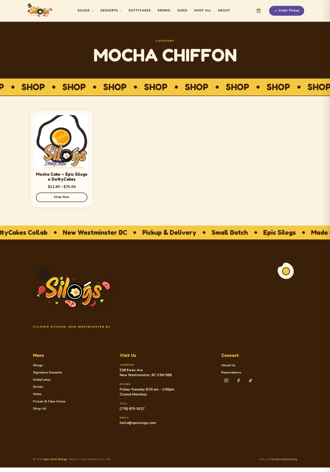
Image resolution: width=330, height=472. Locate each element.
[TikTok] (250, 380)
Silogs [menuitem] (83, 11)
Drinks (38, 387)
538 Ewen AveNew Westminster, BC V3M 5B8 (146, 373)
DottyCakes (42, 380)
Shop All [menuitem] (202, 11)
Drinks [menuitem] (164, 11)
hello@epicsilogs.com (138, 423)
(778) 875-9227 (132, 408)
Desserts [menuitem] (109, 11)
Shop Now (61, 197)
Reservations (231, 373)
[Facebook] (238, 380)
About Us (228, 365)
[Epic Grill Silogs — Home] (40, 11)
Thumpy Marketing (283, 459)
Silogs (38, 365)
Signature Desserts (47, 373)
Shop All (39, 409)
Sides (37, 394)
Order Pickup (288, 11)
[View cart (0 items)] (259, 11)
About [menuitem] (224, 11)
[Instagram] (226, 380)
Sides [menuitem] (182, 11)
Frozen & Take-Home (49, 402)
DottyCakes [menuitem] (140, 11)
